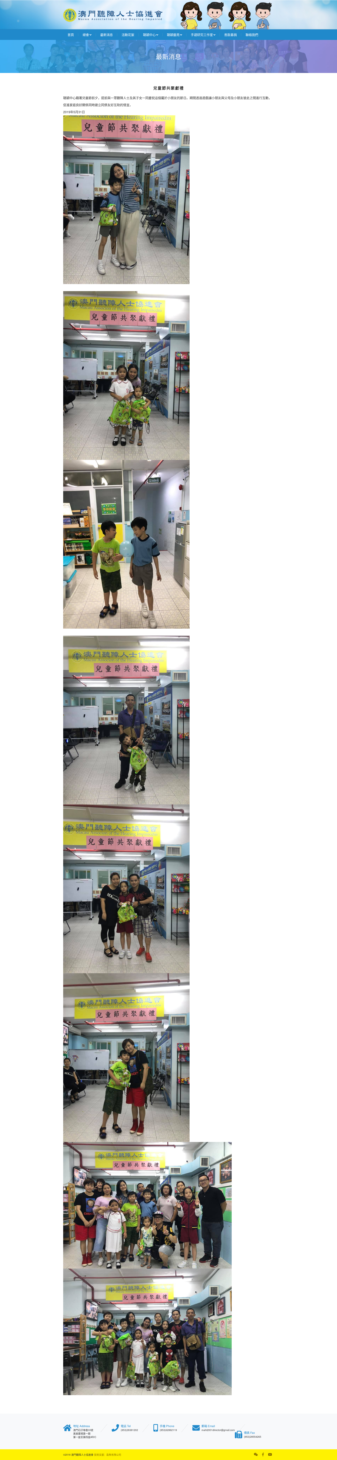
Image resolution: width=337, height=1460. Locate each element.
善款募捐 (230, 34)
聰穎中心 (149, 34)
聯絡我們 (252, 34)
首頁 (71, 34)
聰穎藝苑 (173, 34)
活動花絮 (128, 34)
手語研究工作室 (202, 34)
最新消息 (106, 34)
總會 (86, 34)
